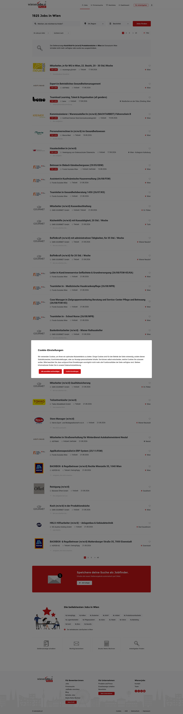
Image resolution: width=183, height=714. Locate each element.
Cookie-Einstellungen (72, 371)
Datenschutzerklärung (72, 365)
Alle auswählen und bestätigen (50, 371)
